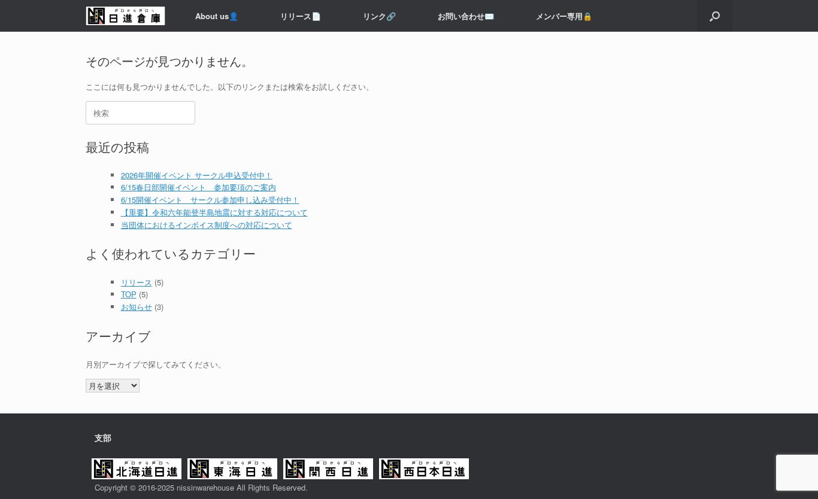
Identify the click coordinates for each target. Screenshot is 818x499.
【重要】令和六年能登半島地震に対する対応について (214, 212)
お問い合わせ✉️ (466, 16)
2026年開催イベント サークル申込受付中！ (196, 175)
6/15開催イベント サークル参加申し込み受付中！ (210, 199)
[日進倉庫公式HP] (125, 16)
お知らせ (136, 306)
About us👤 (216, 16)
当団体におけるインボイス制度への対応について (206, 224)
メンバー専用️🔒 (564, 16)
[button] (714, 16)
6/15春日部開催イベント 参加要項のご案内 (198, 187)
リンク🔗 (379, 16)
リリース (136, 282)
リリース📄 (300, 16)
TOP (129, 294)
